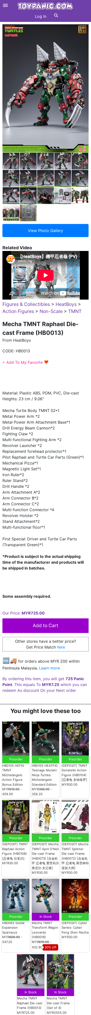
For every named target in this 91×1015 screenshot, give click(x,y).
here (61, 647)
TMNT (75, 311)
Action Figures (18, 311)
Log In (40, 16)
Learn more (49, 668)
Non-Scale (51, 311)
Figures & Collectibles (26, 304)
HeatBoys (66, 304)
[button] (56, 16)
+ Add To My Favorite (25, 362)
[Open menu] (5, 5)
